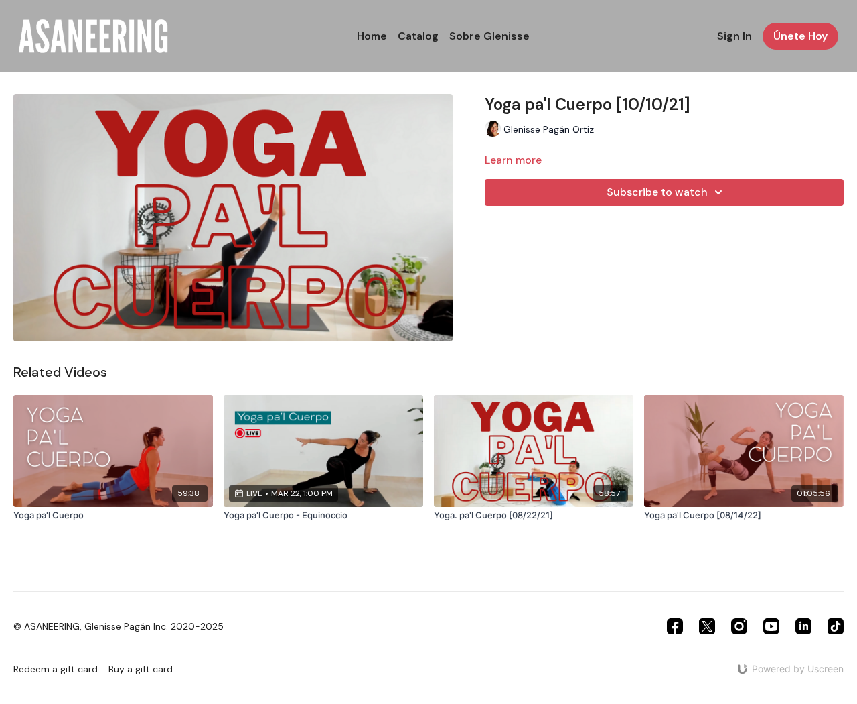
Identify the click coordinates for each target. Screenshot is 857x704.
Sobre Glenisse (489, 36)
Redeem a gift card (55, 669)
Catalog (418, 36)
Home (372, 36)
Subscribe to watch (657, 192)
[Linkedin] (803, 626)
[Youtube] (771, 626)
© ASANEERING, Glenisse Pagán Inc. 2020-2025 (118, 626)
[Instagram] (739, 626)
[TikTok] (836, 626)
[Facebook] (675, 626)
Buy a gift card (140, 669)
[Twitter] (707, 626)
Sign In (734, 36)
